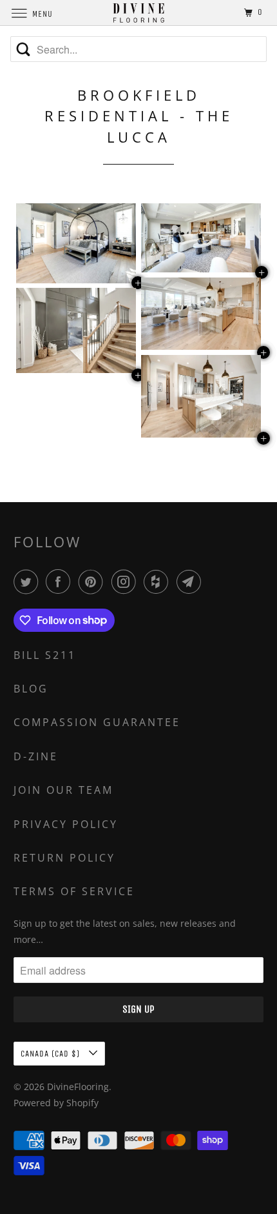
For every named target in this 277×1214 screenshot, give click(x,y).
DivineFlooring (78, 1086)
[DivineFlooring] (139, 12)
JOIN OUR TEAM (63, 790)
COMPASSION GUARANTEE (97, 722)
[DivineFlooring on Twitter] (28, 581)
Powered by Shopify (56, 1103)
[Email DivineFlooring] (191, 581)
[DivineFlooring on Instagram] (126, 581)
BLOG (31, 689)
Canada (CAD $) (51, 1053)
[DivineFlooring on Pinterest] (93, 581)
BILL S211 (45, 655)
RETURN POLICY (64, 858)
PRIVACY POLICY (66, 824)
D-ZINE (36, 756)
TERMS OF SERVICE (74, 891)
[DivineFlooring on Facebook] (60, 581)
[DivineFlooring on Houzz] (158, 581)
